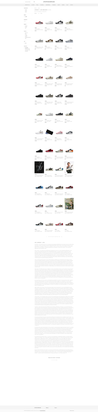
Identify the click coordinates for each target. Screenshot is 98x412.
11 (58, 236)
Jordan (26, 16)
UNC (25, 38)
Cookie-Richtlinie (42, 410)
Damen (26, 9)
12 (59, 236)
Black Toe (26, 32)
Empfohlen (26, 47)
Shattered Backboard (28, 37)
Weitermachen (72, 410)
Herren (26, 10)
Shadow (26, 36)
